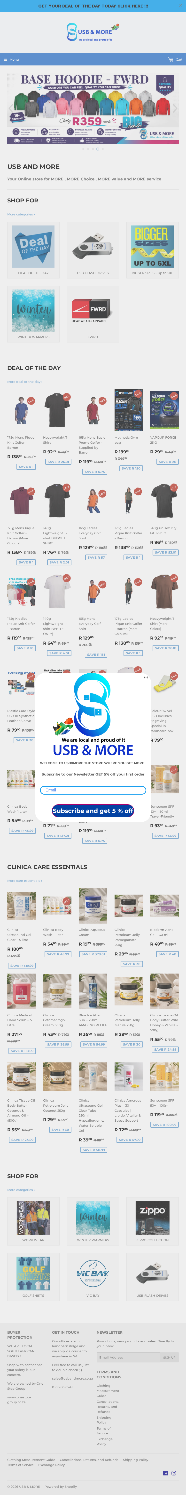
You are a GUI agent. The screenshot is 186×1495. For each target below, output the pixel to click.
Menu (14, 59)
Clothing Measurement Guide (108, 1391)
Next (176, 108)
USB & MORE (29, 1486)
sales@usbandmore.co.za (72, 1378)
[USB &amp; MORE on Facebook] (165, 1474)
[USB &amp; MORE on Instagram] (173, 1474)
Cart (178, 59)
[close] (180, 5)
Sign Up (169, 1357)
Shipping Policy (135, 1460)
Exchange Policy (51, 1465)
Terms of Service (20, 1465)
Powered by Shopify (61, 1486)
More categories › (21, 214)
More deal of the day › (24, 382)
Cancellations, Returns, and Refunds (108, 1407)
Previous (10, 108)
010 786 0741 (62, 1387)
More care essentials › (24, 881)
